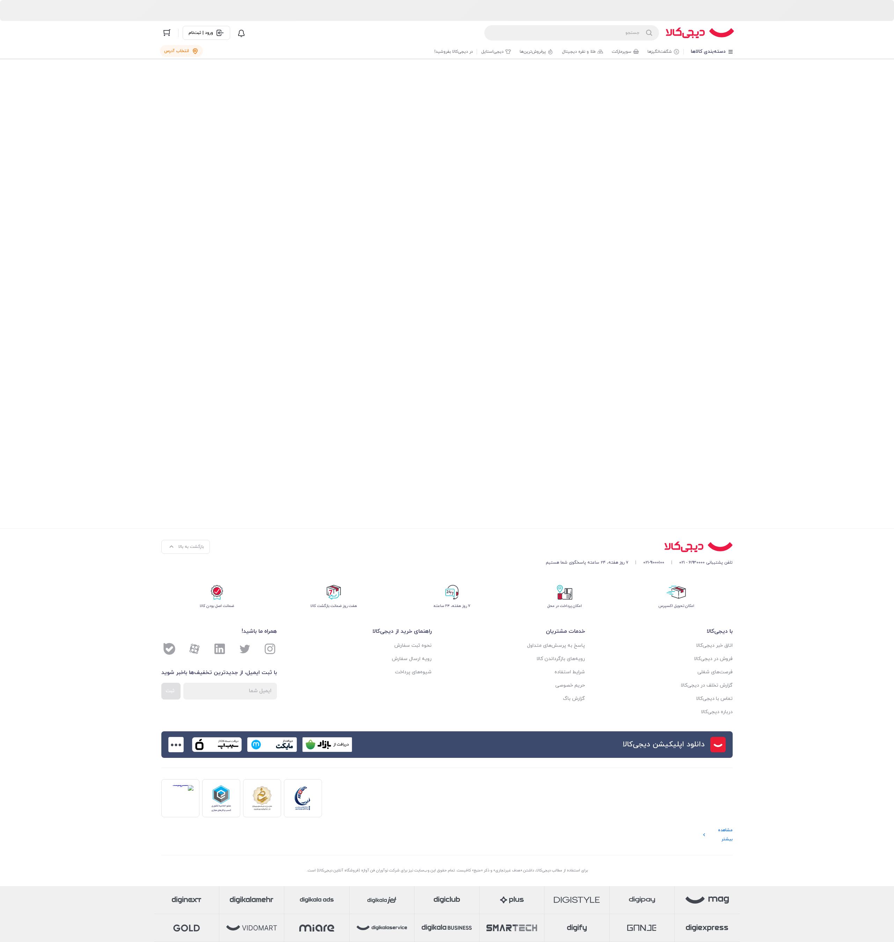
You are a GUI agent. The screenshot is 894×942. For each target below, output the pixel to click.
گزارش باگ (574, 698)
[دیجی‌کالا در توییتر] (245, 649)
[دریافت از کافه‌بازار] (327, 744)
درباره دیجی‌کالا (717, 712)
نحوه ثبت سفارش (413, 645)
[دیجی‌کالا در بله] (169, 649)
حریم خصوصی (570, 685)
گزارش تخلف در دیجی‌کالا (707, 685)
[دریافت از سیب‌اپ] (217, 744)
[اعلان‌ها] (241, 33)
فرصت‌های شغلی (715, 672)
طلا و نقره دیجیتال (579, 52)
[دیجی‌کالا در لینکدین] (220, 649)
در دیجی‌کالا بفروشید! (453, 52)
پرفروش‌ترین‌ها (533, 52)
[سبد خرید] (167, 33)
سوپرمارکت (621, 52)
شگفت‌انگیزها (659, 52)
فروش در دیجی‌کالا (713, 658)
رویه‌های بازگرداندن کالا (560, 658)
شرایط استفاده (570, 672)
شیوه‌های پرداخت (413, 672)
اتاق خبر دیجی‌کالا (714, 645)
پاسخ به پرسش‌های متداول (556, 645)
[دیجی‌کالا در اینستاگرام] (270, 649)
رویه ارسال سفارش (412, 658)
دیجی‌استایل (492, 52)
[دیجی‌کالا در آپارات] (194, 649)
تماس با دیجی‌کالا (714, 698)
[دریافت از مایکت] (272, 744)
